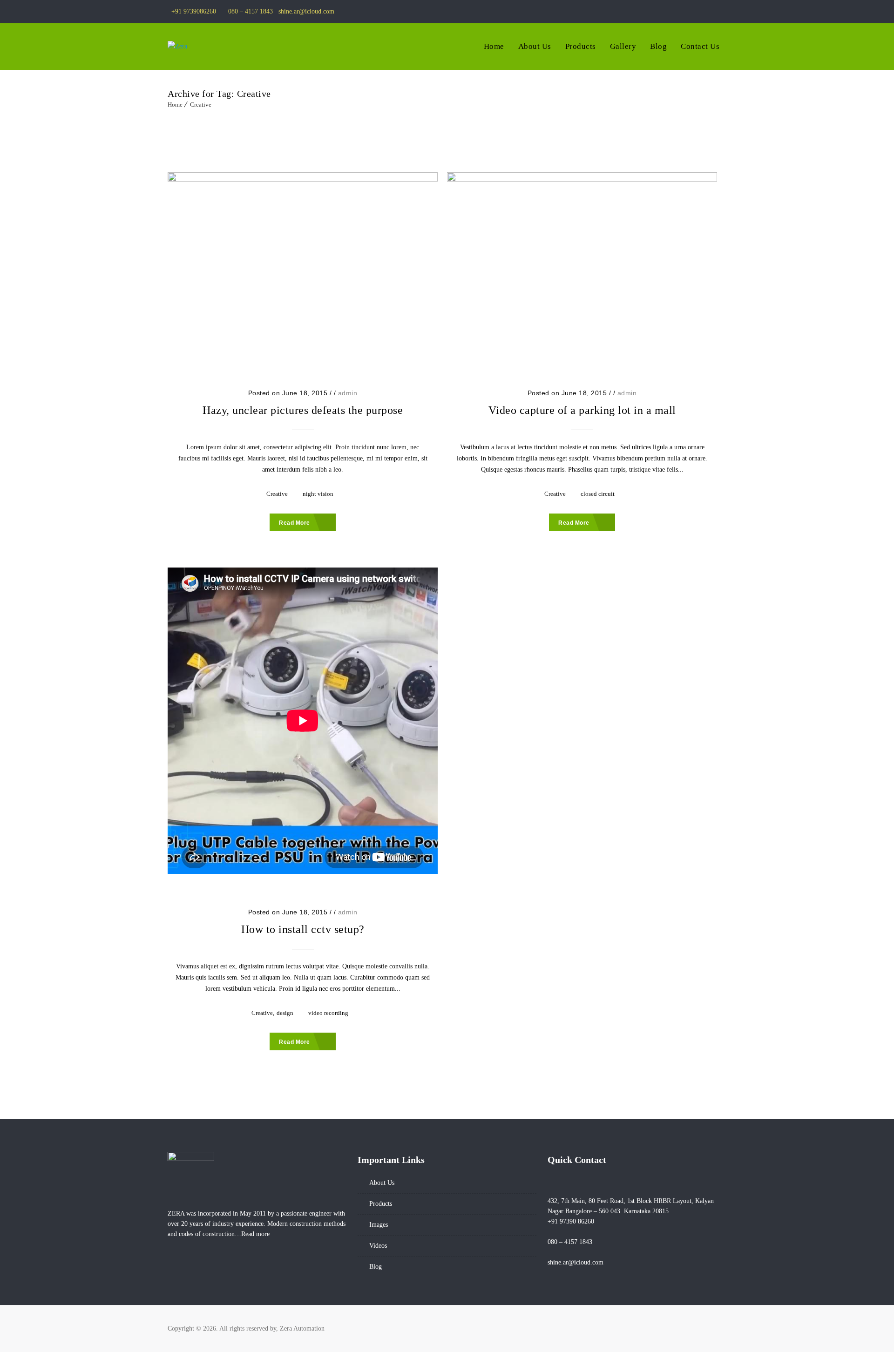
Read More (294, 523)
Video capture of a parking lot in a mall (582, 410)
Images (378, 1224)
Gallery (623, 46)
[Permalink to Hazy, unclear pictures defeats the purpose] (303, 263)
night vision (318, 493)
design (285, 1012)
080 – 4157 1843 (250, 11)
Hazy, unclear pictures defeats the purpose (303, 410)
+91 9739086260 (193, 11)
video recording (328, 1012)
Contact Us (700, 46)
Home (494, 46)
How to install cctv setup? (303, 929)
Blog (658, 46)
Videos (378, 1245)
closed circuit (598, 493)
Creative (200, 104)
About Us (534, 46)
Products (580, 46)
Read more (255, 1233)
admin (348, 393)
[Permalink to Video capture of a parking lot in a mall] (582, 263)
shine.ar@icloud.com (306, 11)
